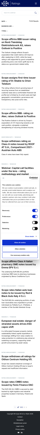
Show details (29, 236)
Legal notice (20, 426)
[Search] (36, 12)
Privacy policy (20, 429)
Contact (20, 417)
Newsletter (20, 420)
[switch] (35, 216)
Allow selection (20, 249)
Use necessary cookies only (20, 255)
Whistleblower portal (20, 423)
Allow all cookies (20, 242)
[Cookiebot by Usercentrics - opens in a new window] (29, 178)
